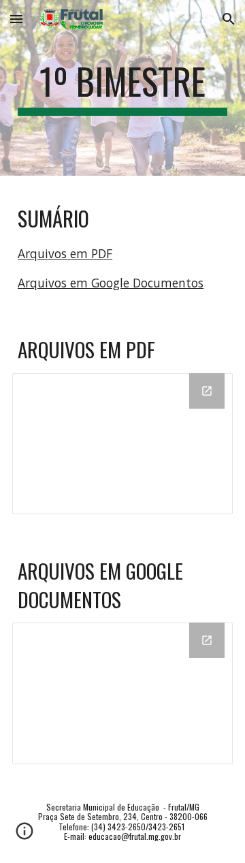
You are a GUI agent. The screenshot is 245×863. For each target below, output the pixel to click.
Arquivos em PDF (65, 253)
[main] (122, 87)
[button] (16, 18)
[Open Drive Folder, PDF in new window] (207, 391)
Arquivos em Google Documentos (110, 282)
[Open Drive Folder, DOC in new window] (207, 640)
